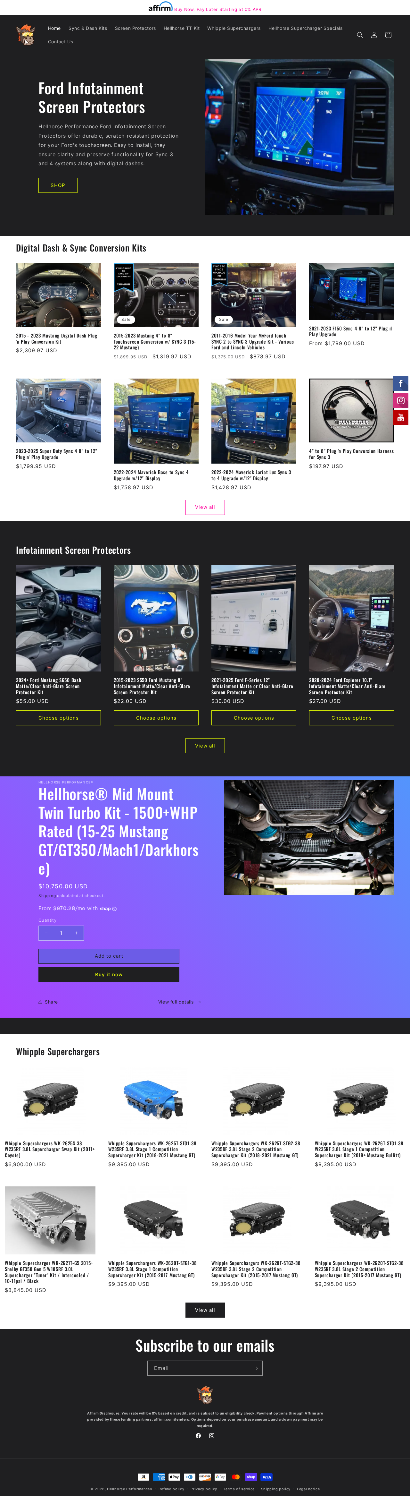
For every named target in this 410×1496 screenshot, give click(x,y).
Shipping (47, 895)
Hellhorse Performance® (129, 1489)
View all (205, 507)
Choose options (58, 718)
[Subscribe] (255, 1368)
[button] (360, 35)
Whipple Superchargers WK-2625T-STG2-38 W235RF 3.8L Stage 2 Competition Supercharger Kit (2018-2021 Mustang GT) (255, 1149)
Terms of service (239, 1489)
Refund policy (171, 1489)
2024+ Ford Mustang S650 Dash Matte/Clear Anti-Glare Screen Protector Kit (48, 686)
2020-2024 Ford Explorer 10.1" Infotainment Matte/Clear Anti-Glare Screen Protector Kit (347, 686)
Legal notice (308, 1489)
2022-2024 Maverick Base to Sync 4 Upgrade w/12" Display (151, 475)
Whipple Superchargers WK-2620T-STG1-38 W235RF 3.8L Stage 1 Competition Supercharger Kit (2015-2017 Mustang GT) (152, 1269)
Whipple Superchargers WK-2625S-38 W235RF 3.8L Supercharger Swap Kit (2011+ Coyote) (50, 1149)
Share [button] (51, 1001)
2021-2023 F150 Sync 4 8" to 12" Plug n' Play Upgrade (350, 331)
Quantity (47, 920)
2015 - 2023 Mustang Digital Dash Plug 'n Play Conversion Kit (56, 338)
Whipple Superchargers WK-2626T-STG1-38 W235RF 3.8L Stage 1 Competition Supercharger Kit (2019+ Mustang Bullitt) (359, 1149)
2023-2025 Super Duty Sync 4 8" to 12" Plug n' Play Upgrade (56, 454)
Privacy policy (204, 1489)
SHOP (58, 185)
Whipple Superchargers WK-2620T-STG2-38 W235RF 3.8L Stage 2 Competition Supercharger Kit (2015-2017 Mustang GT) (255, 1269)
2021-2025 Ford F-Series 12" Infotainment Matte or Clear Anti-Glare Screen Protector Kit (252, 686)
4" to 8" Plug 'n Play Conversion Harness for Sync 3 (351, 454)
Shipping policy (276, 1489)
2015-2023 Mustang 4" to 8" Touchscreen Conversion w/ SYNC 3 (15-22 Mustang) (155, 341)
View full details (176, 1001)
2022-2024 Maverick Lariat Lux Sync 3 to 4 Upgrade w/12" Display (251, 475)
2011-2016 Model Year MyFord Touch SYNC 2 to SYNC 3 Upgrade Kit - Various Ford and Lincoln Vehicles (252, 341)
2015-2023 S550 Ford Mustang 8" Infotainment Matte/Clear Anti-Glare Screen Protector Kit (152, 686)
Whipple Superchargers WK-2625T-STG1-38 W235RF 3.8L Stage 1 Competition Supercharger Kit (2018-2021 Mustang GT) (152, 1149)
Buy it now (109, 974)
